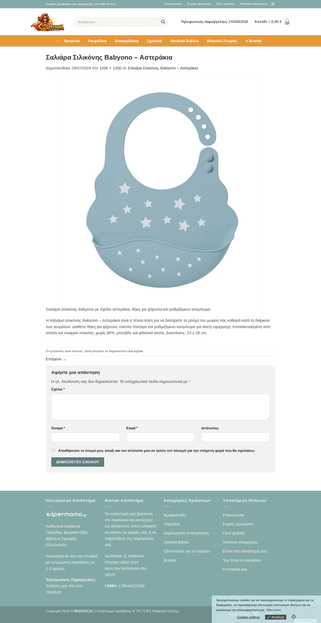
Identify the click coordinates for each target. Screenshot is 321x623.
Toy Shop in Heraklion (242, 560)
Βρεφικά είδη (175, 515)
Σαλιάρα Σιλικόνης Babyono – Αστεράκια (163, 68)
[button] (273, 22)
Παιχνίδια (97, 40)
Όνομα (58, 428)
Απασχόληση (127, 40)
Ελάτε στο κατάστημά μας (245, 551)
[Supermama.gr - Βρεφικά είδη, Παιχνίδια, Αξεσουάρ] (48, 21)
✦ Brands (253, 40)
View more (273, 610)
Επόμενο (56, 359)
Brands (170, 560)
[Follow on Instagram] (272, 4)
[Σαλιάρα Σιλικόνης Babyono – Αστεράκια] (160, 191)
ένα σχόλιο (135, 351)
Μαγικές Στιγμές (222, 40)
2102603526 (238, 21)
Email (132, 428)
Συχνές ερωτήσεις (199, 3)
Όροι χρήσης (225, 3)
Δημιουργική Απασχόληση (186, 533)
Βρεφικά (72, 40)
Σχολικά (154, 40)
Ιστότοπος (210, 428)
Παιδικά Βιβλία (184, 40)
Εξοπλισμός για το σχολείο (187, 551)
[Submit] (163, 22)
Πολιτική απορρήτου (254, 3)
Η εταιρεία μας (235, 569)
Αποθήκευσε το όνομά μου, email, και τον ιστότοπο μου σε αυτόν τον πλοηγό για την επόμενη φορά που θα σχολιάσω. (156, 451)
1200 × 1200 (110, 68)
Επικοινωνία (173, 3)
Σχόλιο (58, 389)
